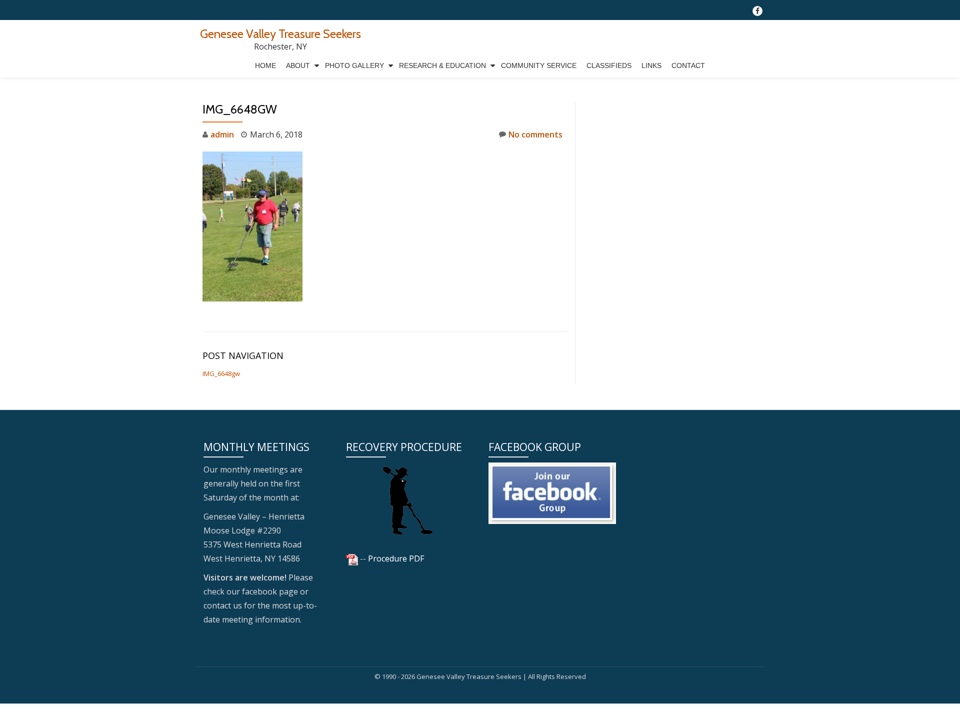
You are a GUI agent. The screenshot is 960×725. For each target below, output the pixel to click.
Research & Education (442, 66)
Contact (688, 66)
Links (652, 66)
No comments (535, 134)
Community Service (538, 66)
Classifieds (609, 66)
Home (265, 66)
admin (222, 134)
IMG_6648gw (221, 373)
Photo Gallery (354, 66)
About (298, 66)
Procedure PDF (396, 558)
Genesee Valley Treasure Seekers (280, 33)
